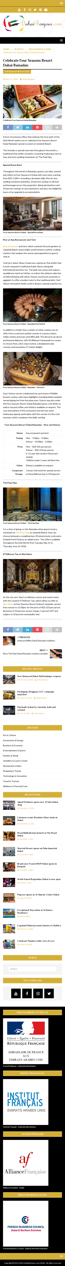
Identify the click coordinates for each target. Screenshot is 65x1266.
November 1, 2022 (26, 870)
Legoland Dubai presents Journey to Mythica (39, 925)
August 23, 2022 (25, 898)
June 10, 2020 (25, 713)
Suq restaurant (10, 246)
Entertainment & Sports (14, 750)
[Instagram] (29, 10)
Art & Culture (9, 735)
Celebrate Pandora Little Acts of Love (36, 941)
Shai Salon (8, 604)
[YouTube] (19, 10)
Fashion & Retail (10, 755)
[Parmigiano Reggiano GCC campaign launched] (9, 694)
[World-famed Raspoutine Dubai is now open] (9, 882)
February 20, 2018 (26, 680)
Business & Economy (13, 745)
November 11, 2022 (27, 824)
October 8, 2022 (25, 883)
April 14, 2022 (24, 916)
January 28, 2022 (26, 944)
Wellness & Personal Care (15, 786)
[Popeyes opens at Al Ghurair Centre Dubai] (9, 897)
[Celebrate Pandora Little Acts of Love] (9, 944)
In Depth (19, 49)
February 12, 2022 (26, 929)
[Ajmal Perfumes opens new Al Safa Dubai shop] (9, 805)
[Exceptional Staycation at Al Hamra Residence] (9, 913)
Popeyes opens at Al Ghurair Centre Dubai (38, 894)
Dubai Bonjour (28, 79)
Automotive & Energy (13, 740)
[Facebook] (24, 10)
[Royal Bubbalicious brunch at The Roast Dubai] (9, 836)
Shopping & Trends (12, 771)
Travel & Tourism (11, 781)
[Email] (45, 10)
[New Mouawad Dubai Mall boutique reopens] (9, 679)
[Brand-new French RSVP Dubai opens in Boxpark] (9, 867)
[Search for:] (32, 969)
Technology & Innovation (15, 776)
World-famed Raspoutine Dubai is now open (39, 879)
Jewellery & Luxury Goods (15, 760)
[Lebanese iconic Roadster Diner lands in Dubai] (9, 820)
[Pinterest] (40, 10)
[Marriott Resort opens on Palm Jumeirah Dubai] (9, 851)
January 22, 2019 (26, 698)
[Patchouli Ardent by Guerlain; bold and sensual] (9, 710)
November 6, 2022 (26, 839)
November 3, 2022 (26, 855)
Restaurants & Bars (12, 766)
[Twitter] (35, 10)
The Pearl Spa (22, 532)
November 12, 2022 (27, 808)
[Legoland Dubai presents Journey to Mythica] (9, 928)
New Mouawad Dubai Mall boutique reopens (39, 676)
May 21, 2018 (11, 79)
